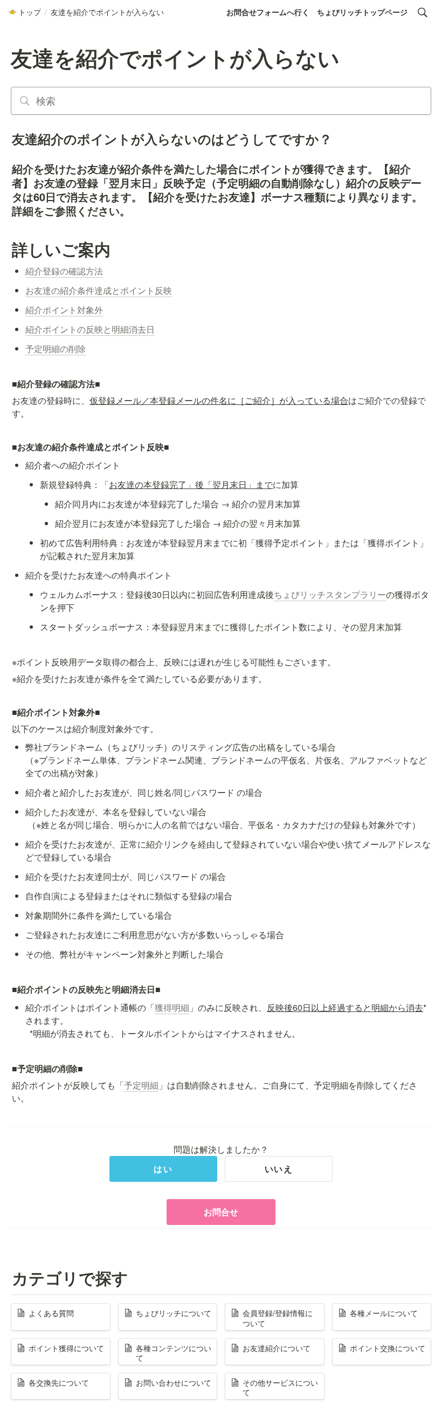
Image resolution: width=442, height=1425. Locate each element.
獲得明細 (172, 1007)
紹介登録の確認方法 (64, 271)
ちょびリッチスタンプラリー (330, 594)
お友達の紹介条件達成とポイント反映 (98, 290)
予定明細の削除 (55, 348)
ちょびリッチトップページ (362, 11)
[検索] (422, 12)
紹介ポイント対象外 (64, 310)
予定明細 (141, 1085)
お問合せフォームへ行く (267, 11)
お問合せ (221, 1212)
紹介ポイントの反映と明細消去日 (90, 329)
